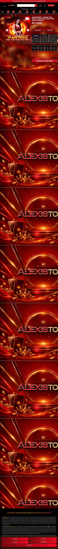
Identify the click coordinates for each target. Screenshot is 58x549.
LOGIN (44, 538)
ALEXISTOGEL (4, 517)
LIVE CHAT (30, 545)
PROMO (15, 538)
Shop (4, 6)
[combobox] (26, 5)
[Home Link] (11, 5)
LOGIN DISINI (50, 30)
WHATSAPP (44, 542)
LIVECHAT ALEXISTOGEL (44, 61)
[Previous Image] (7, 30)
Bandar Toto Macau (8, 526)
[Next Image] (28, 30)
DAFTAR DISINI (38, 30)
